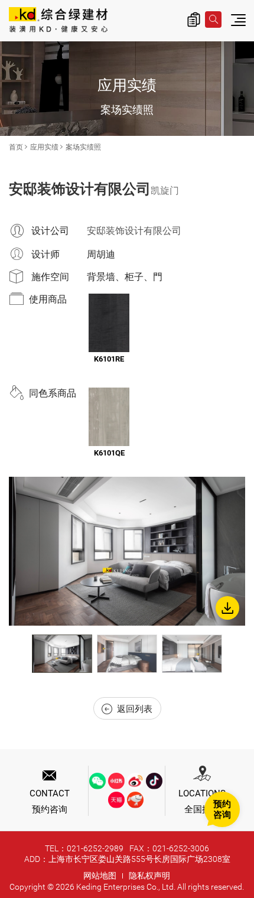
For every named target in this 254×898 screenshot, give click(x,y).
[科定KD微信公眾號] (97, 781)
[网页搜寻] (213, 19)
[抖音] (154, 781)
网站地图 (99, 875)
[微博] (135, 781)
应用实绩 (44, 147)
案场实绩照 (83, 147)
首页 (16, 147)
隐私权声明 (149, 875)
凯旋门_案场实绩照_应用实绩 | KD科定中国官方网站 (58, 20)
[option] (127, 551)
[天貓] (116, 800)
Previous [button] (21, 654)
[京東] (135, 800)
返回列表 (134, 709)
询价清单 (193, 19)
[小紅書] (116, 781)
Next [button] (233, 654)
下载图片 (227, 608)
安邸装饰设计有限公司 (134, 230)
